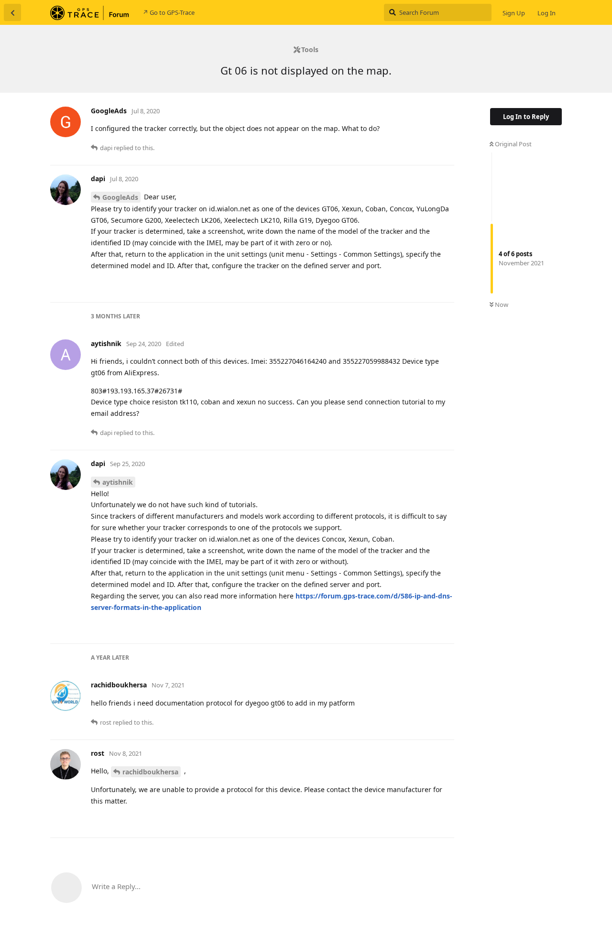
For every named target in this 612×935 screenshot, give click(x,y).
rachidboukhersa (150, 771)
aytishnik (117, 482)
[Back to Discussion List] (12, 12)
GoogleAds (120, 197)
